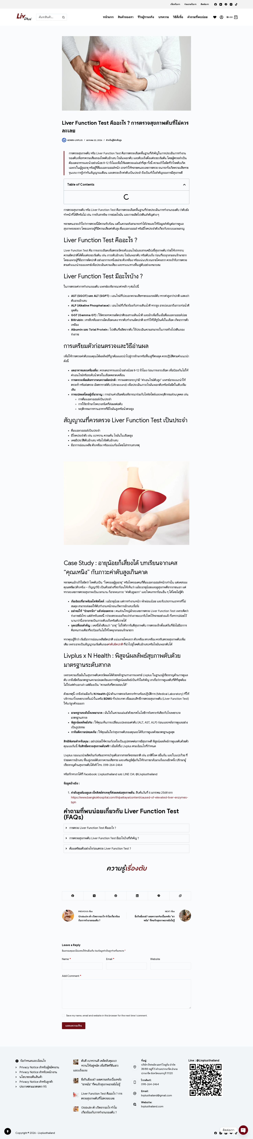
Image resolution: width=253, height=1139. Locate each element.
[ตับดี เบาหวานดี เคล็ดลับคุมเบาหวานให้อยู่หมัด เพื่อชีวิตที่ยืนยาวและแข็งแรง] (75, 1062)
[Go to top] (7, 1131)
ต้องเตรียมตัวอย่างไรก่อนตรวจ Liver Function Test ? (100, 848)
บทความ (163, 17)
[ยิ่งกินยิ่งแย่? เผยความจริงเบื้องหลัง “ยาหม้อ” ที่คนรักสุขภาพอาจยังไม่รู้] (75, 1080)
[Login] (221, 17)
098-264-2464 (150, 1084)
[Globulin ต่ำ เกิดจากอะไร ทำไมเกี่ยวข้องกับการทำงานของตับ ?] (75, 1108)
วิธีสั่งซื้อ (178, 17)
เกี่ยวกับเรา (175, 4)
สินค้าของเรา (125, 17)
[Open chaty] (243, 1130)
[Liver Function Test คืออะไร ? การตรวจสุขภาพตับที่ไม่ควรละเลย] (75, 1094)
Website (155, 959)
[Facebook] (215, 4)
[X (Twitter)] (94, 895)
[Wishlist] (214, 17)
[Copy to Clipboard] (180, 895)
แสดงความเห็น (73, 1025)
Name (66, 959)
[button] (184, 184)
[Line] (226, 4)
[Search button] (63, 17)
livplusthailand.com (152, 1106)
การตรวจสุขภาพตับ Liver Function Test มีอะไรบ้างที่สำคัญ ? (104, 838)
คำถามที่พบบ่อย (197, 17)
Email (110, 959)
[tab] (126, 828)
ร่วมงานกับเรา (190, 4)
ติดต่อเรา (205, 4)
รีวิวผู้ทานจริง (146, 17)
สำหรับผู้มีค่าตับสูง (114, 140)
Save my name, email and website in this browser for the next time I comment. (106, 1015)
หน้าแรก (108, 17)
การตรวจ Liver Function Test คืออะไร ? (92, 828)
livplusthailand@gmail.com (156, 1095)
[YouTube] (220, 4)
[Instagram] (231, 4)
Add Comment (71, 975)
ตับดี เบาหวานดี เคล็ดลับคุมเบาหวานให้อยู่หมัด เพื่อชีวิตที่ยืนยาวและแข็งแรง (95, 1065)
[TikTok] (236, 4)
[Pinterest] (116, 895)
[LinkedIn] (137, 895)
